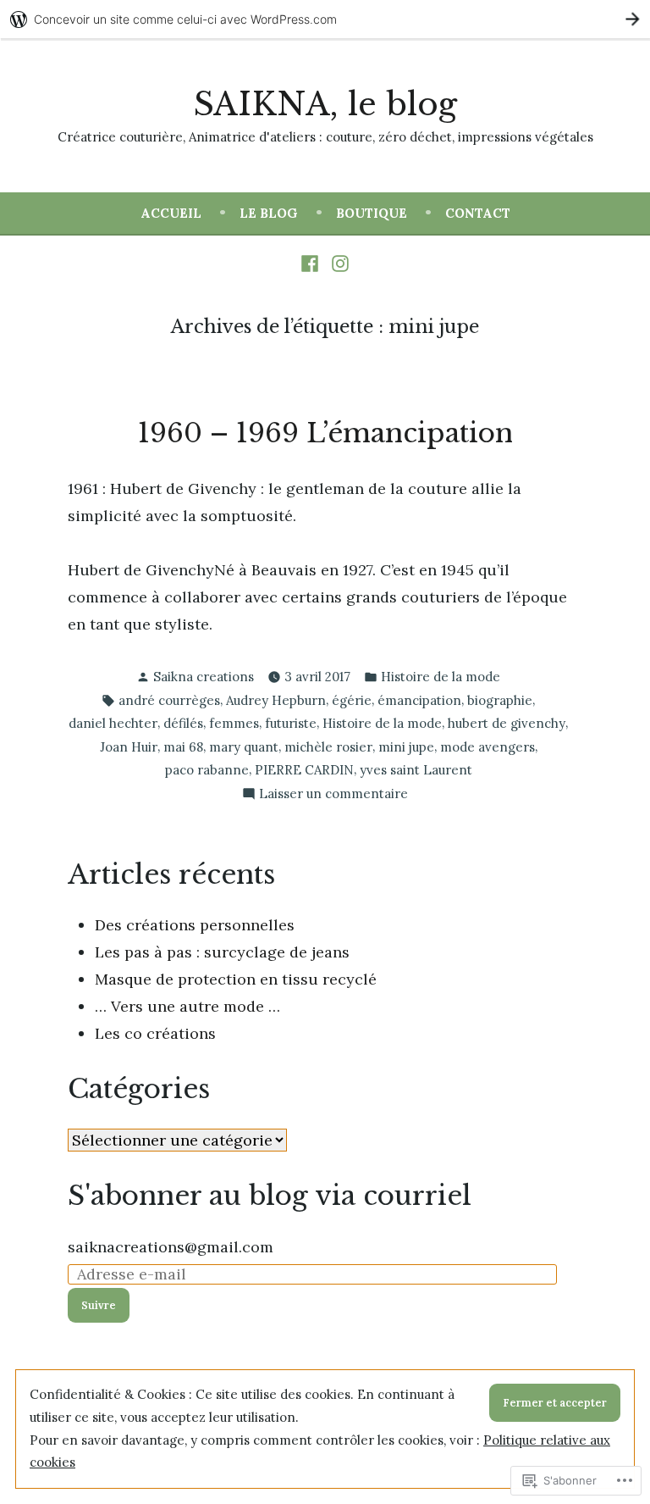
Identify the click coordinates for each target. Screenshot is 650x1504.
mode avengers (487, 747)
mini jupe (406, 747)
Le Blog (269, 213)
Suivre (98, 1305)
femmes (234, 723)
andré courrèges (169, 700)
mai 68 (183, 747)
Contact (477, 213)
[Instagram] (338, 262)
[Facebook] (312, 262)
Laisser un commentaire (333, 795)
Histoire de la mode (440, 677)
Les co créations (155, 1033)
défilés (183, 723)
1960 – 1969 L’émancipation (325, 433)
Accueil (170, 213)
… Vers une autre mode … (187, 1006)
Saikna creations (203, 677)
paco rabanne (207, 770)
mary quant (243, 747)
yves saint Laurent (416, 770)
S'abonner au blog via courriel (269, 1195)
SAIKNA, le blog (325, 104)
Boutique (371, 213)
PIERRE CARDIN (304, 770)
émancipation (419, 700)
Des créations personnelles (195, 925)
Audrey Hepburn (276, 700)
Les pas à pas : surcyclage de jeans (222, 952)
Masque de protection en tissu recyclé (236, 979)
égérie (352, 700)
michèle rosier (328, 747)
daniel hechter (113, 723)
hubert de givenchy (506, 723)
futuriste (291, 723)
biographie (499, 700)
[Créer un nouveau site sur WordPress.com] (325, 19)
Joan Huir (128, 747)
